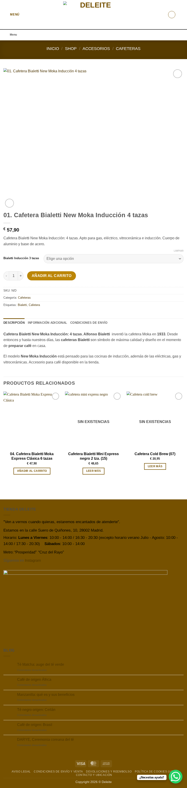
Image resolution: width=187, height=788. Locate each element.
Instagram (33, 560)
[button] (11, 14)
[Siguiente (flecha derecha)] (179, 394)
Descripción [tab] (14, 322)
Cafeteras (128, 48)
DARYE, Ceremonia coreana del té (45, 739)
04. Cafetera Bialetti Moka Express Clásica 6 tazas (32, 456)
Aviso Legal (21, 771)
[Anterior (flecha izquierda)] (8, 394)
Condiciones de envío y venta (58, 771)
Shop (71, 48)
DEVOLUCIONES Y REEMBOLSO (109, 771)
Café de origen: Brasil (34, 725)
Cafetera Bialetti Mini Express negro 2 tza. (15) (93, 456)
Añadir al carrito (52, 276)
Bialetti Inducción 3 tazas (21, 258)
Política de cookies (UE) (154, 771)
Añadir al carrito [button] (32, 471)
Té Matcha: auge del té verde (40, 664)
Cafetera (34, 305)
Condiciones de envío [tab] (88, 322)
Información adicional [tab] (47, 322)
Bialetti (22, 305)
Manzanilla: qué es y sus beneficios (46, 695)
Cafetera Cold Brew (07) (155, 454)
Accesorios (96, 48)
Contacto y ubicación (94, 775)
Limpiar (179, 250)
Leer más (93, 471)
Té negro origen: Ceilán (36, 710)
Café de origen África (34, 679)
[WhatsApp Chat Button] (175, 776)
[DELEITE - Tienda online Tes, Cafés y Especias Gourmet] (93, 14)
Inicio (53, 48)
